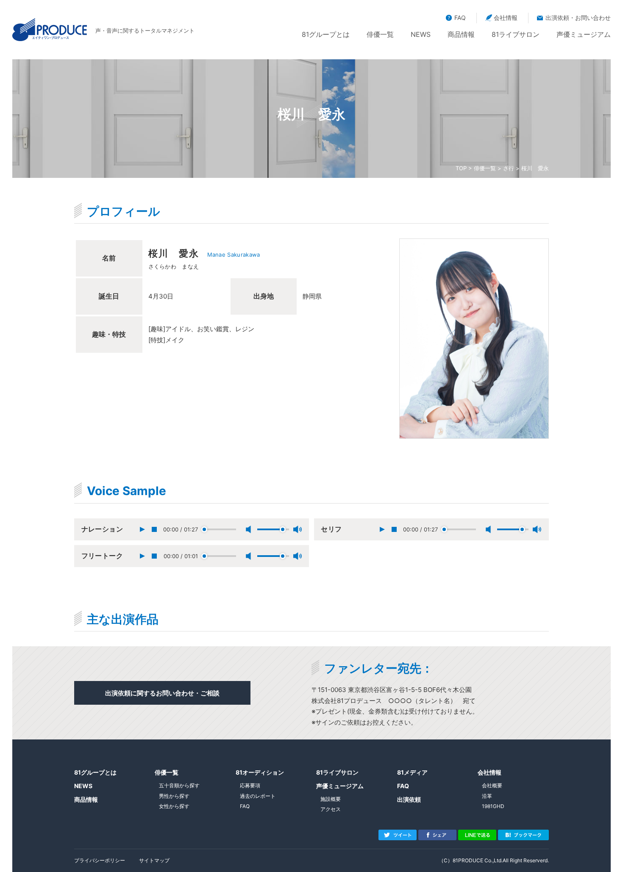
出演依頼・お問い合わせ (578, 17)
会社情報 (505, 17)
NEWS (421, 34)
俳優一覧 (380, 34)
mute (249, 529)
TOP (461, 168)
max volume (297, 529)
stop (154, 529)
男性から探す (174, 796)
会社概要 (492, 785)
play (142, 529)
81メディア (412, 772)
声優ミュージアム (583, 34)
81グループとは (326, 34)
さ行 (508, 168)
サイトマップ (154, 860)
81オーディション (260, 772)
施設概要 (330, 799)
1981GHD (493, 806)
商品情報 (461, 34)
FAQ (460, 17)
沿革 (487, 796)
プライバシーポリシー (99, 860)
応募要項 (250, 785)
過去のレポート (257, 796)
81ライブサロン (516, 34)
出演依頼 (409, 799)
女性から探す (174, 806)
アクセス (330, 809)
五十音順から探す (179, 785)
